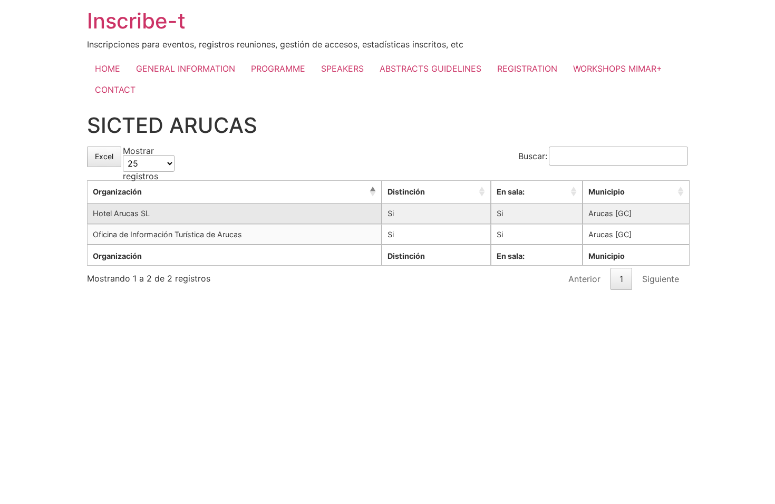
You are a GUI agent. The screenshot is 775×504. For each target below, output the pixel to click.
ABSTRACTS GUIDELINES (430, 68)
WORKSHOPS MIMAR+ (617, 68)
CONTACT (115, 89)
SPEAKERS (342, 68)
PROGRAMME (278, 68)
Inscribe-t (136, 21)
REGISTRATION (527, 68)
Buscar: (532, 156)
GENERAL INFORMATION (185, 68)
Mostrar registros (140, 163)
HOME (107, 68)
